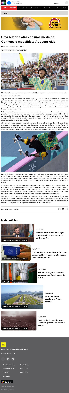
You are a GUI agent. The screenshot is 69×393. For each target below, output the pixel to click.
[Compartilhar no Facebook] (59, 209)
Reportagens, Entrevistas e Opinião (14, 50)
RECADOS (6, 376)
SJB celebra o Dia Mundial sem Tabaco (19, 8)
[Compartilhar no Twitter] (63, 209)
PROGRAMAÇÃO (9, 368)
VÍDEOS (5, 372)
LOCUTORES (24, 364)
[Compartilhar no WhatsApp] (67, 209)
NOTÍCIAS (24, 368)
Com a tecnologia (5, 389)
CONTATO (24, 372)
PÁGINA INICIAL (8, 364)
